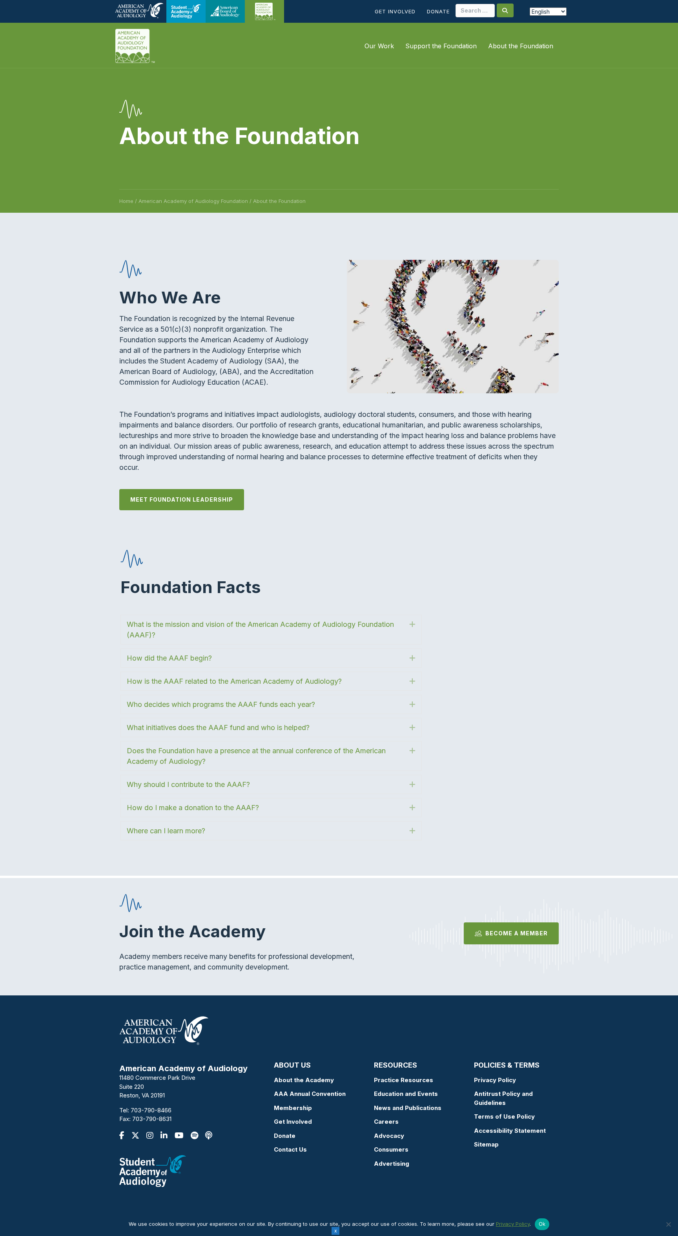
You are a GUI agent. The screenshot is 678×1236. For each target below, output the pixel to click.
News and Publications (407, 1108)
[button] (271, 629)
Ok (542, 1224)
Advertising (391, 1163)
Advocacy (389, 1135)
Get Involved (395, 11)
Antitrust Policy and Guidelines (503, 1098)
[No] (668, 1224)
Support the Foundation (441, 46)
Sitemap (486, 1144)
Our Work (379, 46)
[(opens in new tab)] (152, 1170)
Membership (293, 1108)
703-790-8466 (151, 1110)
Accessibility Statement (510, 1130)
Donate (438, 11)
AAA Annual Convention (310, 1093)
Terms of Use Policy (504, 1116)
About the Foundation (520, 46)
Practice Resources (403, 1080)
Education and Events (406, 1093)
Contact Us (290, 1149)
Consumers (391, 1149)
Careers (386, 1121)
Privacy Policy (495, 1080)
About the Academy (304, 1080)
